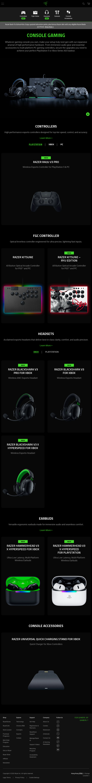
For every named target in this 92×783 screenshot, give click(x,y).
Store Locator (7, 730)
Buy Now (54, 219)
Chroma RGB (20, 726)
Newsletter (6, 763)
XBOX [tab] (51, 145)
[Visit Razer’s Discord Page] (58, 749)
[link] (45, 3)
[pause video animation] (89, 114)
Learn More (46, 138)
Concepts (19, 730)
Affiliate (5, 759)
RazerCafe (6, 726)
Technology (20, 722)
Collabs (18, 738)
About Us (46, 722)
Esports (18, 734)
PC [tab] (61, 145)
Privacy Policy (19, 777)
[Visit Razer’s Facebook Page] (58, 722)
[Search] (83, 3)
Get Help (32, 722)
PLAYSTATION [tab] (52, 352)
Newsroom (46, 730)
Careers (45, 726)
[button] (2, 3)
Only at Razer (7, 750)
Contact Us (46, 738)
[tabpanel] (46, 193)
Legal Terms (7, 777)
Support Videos (35, 744)
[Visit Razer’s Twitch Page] (58, 745)
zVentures (46, 734)
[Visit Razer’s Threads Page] (58, 729)
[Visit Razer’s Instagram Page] (58, 725)
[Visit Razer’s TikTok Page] (58, 741)
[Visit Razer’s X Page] (58, 733)
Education (6, 746)
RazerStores (7, 722)
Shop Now (49, 27)
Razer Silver (6, 754)
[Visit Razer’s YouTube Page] (58, 737)
